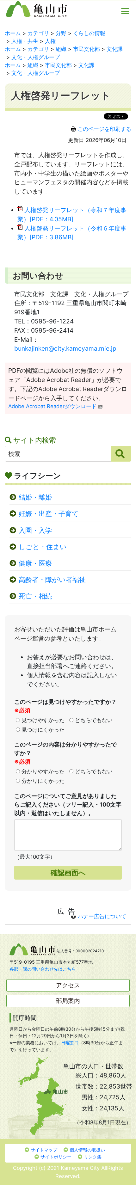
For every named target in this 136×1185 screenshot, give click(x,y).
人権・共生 (24, 41)
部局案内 (68, 1000)
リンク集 (93, 1156)
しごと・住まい (43, 547)
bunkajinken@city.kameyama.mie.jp (65, 348)
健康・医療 (35, 563)
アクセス (68, 985)
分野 (61, 33)
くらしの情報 (89, 33)
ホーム (13, 33)
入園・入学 (35, 530)
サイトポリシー (55, 1156)
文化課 (115, 49)
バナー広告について (102, 916)
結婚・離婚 (35, 497)
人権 (50, 41)
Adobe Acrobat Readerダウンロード (52, 406)
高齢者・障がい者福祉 (52, 580)
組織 (61, 49)
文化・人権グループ (35, 57)
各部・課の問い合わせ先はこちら (42, 969)
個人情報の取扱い (87, 1149)
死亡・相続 (35, 596)
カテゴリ (38, 33)
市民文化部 (86, 49)
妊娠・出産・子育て (49, 514)
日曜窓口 (70, 1042)
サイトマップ (44, 1149)
